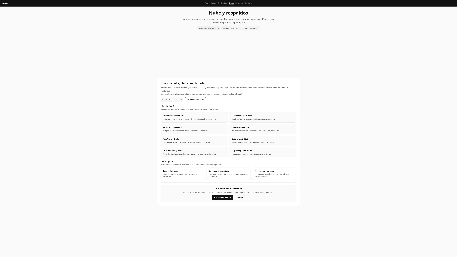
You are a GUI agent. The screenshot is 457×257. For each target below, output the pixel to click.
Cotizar (240, 197)
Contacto (248, 3)
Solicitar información (195, 100)
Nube (231, 3)
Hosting (224, 3)
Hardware (239, 3)
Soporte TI (215, 3)
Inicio (207, 3)
